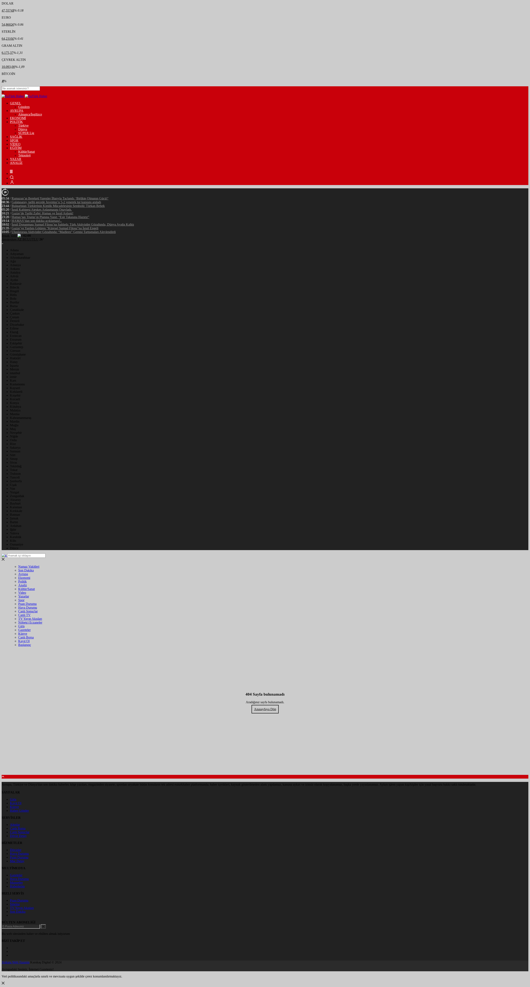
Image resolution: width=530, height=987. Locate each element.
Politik (22, 581)
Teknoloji (24, 155)
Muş (13, 429)
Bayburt (15, 503)
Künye (22, 633)
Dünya (22, 129)
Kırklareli (16, 391)
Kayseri (15, 388)
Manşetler (16, 882)
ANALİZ (16, 163)
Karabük (15, 537)
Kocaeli (15, 399)
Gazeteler (24, 630)
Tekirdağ (16, 466)
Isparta (14, 365)
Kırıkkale (16, 511)
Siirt (12, 455)
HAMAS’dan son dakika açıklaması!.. (37, 220)
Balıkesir (16, 283)
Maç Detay (17, 861)
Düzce (14, 548)
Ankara (15, 268)
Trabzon (15, 473)
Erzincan (16, 336)
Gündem (24, 107)
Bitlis (13, 295)
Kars (13, 380)
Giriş (21, 626)
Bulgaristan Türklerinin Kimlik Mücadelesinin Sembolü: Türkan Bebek (58, 206)
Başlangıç (24, 645)
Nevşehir (16, 432)
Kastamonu (17, 384)
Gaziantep (16, 347)
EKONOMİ (18, 118)
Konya (14, 403)
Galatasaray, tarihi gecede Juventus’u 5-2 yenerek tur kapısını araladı (56, 202)
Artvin (14, 276)
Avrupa (23, 574)
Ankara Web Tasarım (15, 962)
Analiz (22, 585)
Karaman (16, 507)
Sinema (15, 904)
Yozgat (14, 492)
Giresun (15, 350)
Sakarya (15, 447)
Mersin (14, 369)
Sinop (14, 458)
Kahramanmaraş (20, 418)
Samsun (15, 451)
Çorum (14, 317)
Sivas (13, 462)
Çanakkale (17, 309)
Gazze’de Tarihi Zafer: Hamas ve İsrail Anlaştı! (42, 213)
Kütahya (15, 406)
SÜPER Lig (26, 133)
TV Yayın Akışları (30, 618)
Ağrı (13, 261)
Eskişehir (16, 343)
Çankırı (15, 313)
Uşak (13, 485)
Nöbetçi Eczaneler (30, 622)
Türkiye (23, 125)
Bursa (14, 306)
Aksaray (15, 499)
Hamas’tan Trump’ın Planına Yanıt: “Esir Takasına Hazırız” (50, 217)
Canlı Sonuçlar (28, 611)
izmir (13, 377)
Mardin (14, 421)
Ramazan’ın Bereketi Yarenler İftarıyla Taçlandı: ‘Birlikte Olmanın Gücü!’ (60, 198)
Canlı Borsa (26, 637)
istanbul (15, 373)
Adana (14, 250)
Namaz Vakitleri (28, 566)
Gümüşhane (18, 354)
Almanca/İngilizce (30, 114)
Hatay (14, 362)
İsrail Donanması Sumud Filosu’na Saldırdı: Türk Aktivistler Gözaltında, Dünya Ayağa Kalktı (73, 224)
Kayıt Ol (24, 641)
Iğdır (13, 529)
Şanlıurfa (16, 481)
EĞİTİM (16, 148)
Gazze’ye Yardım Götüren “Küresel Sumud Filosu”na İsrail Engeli (55, 228)
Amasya (15, 265)
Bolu (13, 298)
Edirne (14, 328)
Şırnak (14, 518)
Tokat (13, 470)
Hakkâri (15, 358)
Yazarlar (23, 596)
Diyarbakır (17, 324)
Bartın (14, 522)
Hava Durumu (27, 607)
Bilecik (14, 287)
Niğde (14, 436)
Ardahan (15, 526)
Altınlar (15, 824)
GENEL (15, 103)
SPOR (14, 140)
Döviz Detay (18, 836)
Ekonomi (24, 577)
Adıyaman (17, 254)
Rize (13, 444)
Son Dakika (26, 570)
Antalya (15, 272)
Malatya (15, 410)
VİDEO (15, 144)
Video (22, 592)
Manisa (14, 414)
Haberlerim (17, 886)
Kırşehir (15, 395)
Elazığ (14, 332)
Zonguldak (17, 496)
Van (12, 488)
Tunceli (15, 477)
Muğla (14, 425)
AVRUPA (16, 110)
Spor (21, 600)
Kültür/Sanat (26, 151)
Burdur (14, 302)
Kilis (13, 540)
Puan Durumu (27, 604)
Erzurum (15, 339)
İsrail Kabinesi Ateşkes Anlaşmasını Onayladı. (42, 209)
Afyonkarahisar (20, 257)
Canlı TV (24, 615)
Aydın (14, 280)
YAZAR (15, 159)
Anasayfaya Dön (265, 709)
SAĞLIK (16, 136)
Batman (15, 514)
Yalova (14, 533)
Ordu (13, 440)
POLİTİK (16, 122)
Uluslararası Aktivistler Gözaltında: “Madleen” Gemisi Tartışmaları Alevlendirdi (64, 232)
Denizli (14, 321)
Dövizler (15, 850)
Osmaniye (16, 544)
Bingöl (14, 291)
